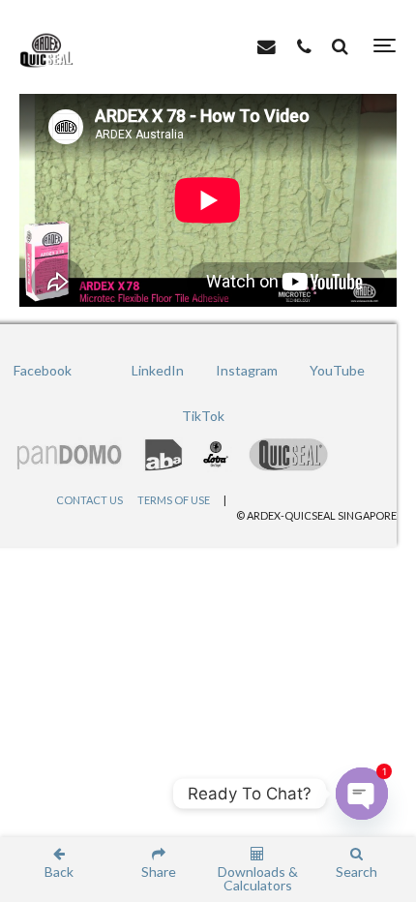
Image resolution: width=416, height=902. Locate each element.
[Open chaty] (362, 793)
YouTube (337, 370)
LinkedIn (158, 370)
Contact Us (89, 500)
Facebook (43, 370)
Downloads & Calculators (258, 877)
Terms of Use (173, 500)
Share (158, 871)
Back (59, 871)
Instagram (247, 370)
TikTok (203, 415)
